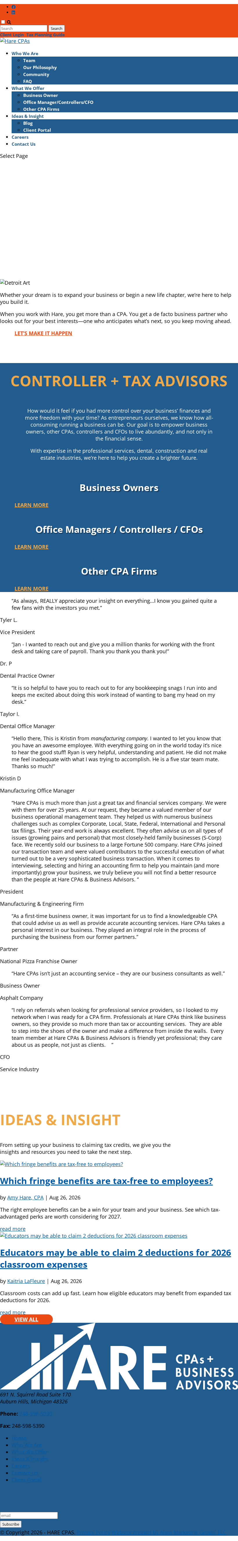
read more (13, 1228)
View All (26, 1319)
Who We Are (25, 53)
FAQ (27, 81)
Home (19, 1437)
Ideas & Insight (28, 116)
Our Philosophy (40, 67)
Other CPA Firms (41, 109)
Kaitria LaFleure (26, 1280)
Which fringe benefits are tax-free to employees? (106, 1181)
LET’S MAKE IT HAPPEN (43, 333)
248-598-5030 (35, 1413)
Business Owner (40, 95)
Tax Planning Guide (45, 34)
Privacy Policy (93, 1532)
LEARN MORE (31, 261)
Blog (28, 123)
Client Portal (37, 130)
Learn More (31, 504)
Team (29, 60)
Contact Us (23, 144)
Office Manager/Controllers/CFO (58, 102)
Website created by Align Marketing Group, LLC (169, 1532)
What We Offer (28, 88)
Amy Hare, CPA (25, 1197)
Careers (20, 137)
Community (36, 74)
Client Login (12, 34)
